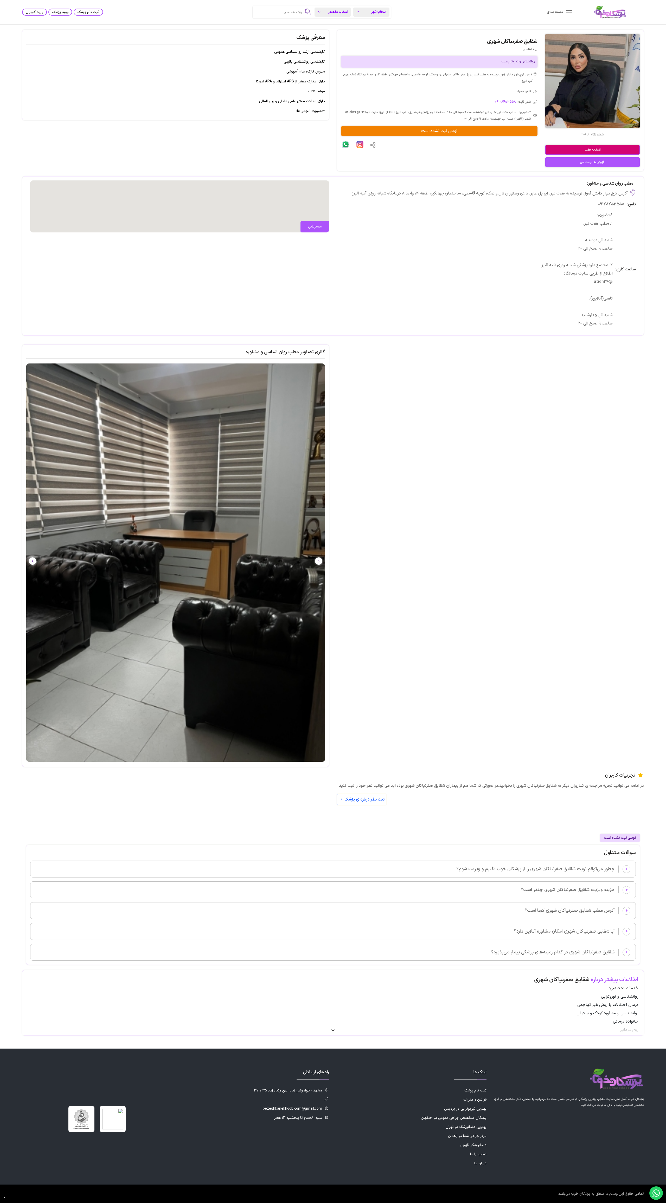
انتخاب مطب (593, 149)
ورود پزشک (60, 12)
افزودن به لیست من (592, 162)
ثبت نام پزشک (88, 12)
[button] (32, 561)
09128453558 (505, 102)
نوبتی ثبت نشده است (439, 131)
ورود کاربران (34, 12)
